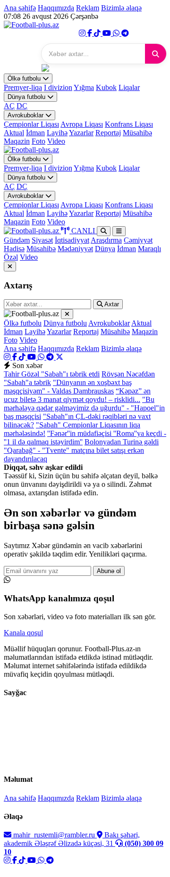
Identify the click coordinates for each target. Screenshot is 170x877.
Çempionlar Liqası (31, 124)
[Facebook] (90, 33)
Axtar (111, 304)
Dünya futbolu (27, 96)
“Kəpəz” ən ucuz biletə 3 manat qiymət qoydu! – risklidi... (77, 395)
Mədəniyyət (75, 249)
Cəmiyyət (138, 240)
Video (56, 141)
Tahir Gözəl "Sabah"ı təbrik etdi (52, 374)
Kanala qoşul (23, 633)
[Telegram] (125, 33)
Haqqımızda (56, 8)
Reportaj (108, 133)
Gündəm (17, 240)
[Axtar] (155, 54)
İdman (35, 133)
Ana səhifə (20, 8)
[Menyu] (119, 231)
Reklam (87, 8)
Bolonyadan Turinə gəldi (122, 442)
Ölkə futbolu (25, 78)
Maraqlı (149, 249)
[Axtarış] (103, 231)
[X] (59, 357)
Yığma (84, 87)
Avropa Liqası (81, 124)
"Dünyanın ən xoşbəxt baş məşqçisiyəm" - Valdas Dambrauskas (68, 386)
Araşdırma (106, 240)
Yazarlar (81, 133)
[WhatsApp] (117, 33)
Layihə (57, 133)
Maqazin (17, 141)
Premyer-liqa (23, 87)
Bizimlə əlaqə (121, 8)
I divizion (58, 87)
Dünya (105, 249)
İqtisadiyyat (72, 240)
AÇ (9, 106)
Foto (38, 141)
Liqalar (129, 87)
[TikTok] (98, 33)
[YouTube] (107, 33)
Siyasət (42, 240)
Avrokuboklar (26, 115)
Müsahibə (137, 133)
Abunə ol (109, 570)
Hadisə (14, 249)
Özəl (11, 257)
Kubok (106, 87)
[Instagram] (83, 33)
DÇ (22, 106)
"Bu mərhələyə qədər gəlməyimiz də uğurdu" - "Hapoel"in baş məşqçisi (84, 407)
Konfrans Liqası (129, 124)
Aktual (14, 133)
